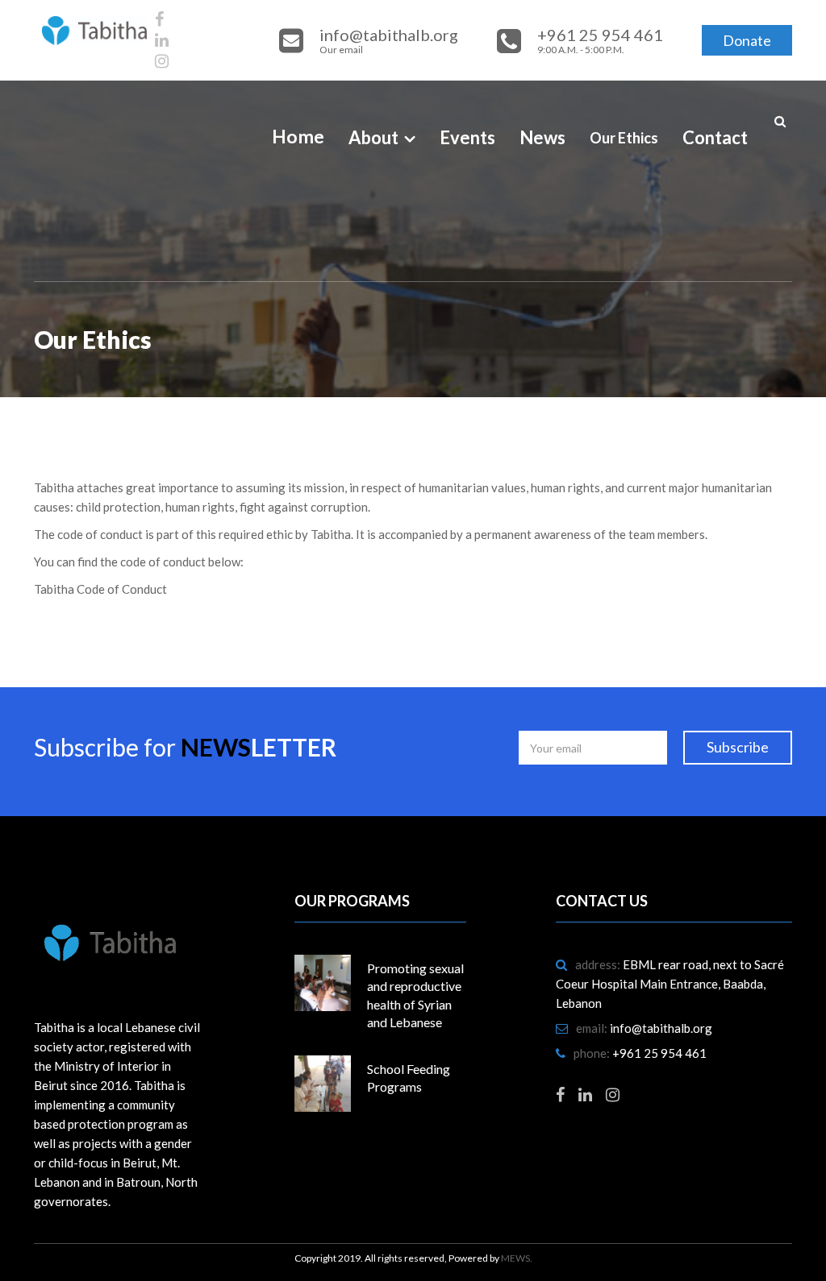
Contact (715, 137)
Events (467, 137)
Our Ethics (624, 138)
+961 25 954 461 (659, 1053)
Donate (747, 40)
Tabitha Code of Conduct (100, 589)
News (542, 137)
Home (298, 136)
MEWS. (516, 1258)
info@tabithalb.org (661, 1028)
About (373, 137)
